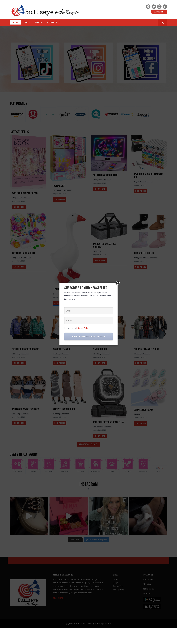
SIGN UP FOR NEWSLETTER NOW (88, 336)
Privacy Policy (82, 328)
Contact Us (53, 22)
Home (15, 22)
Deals (26, 22)
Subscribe (159, 11)
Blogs (38, 22)
